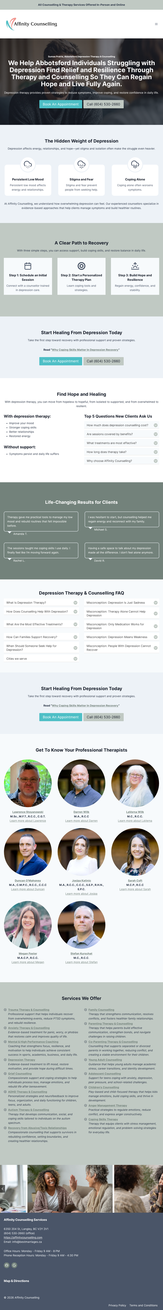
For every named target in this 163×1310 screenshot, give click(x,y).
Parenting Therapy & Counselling (111, 1023)
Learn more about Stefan (81, 962)
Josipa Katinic (81, 880)
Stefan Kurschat (81, 953)
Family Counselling (101, 1009)
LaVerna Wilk (135, 812)
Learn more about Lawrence (28, 820)
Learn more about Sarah (135, 889)
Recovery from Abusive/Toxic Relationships (37, 1128)
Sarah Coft (135, 880)
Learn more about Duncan (28, 889)
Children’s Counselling (104, 1087)
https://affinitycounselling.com (23, 1237)
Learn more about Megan (28, 962)
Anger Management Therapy (108, 1105)
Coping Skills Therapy (103, 1119)
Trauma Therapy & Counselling (28, 1009)
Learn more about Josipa (81, 893)
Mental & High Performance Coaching (33, 1041)
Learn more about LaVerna (135, 820)
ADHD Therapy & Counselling (27, 1091)
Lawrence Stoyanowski (27, 812)
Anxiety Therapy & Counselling (29, 1028)
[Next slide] (160, 1189)
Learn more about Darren (81, 820)
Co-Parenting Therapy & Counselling (113, 1041)
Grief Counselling (20, 1073)
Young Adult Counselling (105, 1059)
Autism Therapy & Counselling (28, 1109)
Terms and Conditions (143, 1305)
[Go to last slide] (2, 1189)
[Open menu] (156, 24)
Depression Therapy (21, 1059)
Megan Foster (28, 953)
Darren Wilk (81, 812)
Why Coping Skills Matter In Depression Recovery (85, 349)
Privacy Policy (117, 1305)
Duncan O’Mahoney (28, 880)
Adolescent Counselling (105, 1073)
